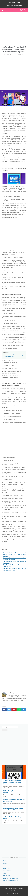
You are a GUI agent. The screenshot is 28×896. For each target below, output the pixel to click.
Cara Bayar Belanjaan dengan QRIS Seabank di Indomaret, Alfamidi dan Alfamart (12, 782)
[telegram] (23, 709)
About (5, 888)
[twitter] (9, 709)
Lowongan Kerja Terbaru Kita (10, 878)
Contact (10, 888)
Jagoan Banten (7, 868)
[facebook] (4, 709)
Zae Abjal (5, 861)
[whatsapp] (19, 709)
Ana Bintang (14, 3)
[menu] (3, 10)
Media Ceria (6, 866)
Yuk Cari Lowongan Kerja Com (10, 880)
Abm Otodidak (6, 875)
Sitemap (15, 888)
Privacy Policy (14, 890)
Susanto (5, 863)
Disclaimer (20, 888)
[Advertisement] (14, 28)
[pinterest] (13, 709)
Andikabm (5, 873)
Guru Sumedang (7, 870)
